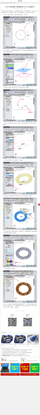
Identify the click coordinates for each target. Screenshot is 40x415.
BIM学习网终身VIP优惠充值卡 (15, 371)
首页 (2, 2)
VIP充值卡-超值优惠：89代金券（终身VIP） (25, 371)
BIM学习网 (5, 348)
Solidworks (11, 2)
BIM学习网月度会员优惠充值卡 (35, 371)
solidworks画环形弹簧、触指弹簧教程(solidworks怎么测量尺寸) (20, 355)
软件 (4, 2)
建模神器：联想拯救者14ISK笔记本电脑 (5, 371)
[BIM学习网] (20, 1)
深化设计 (7, 2)
